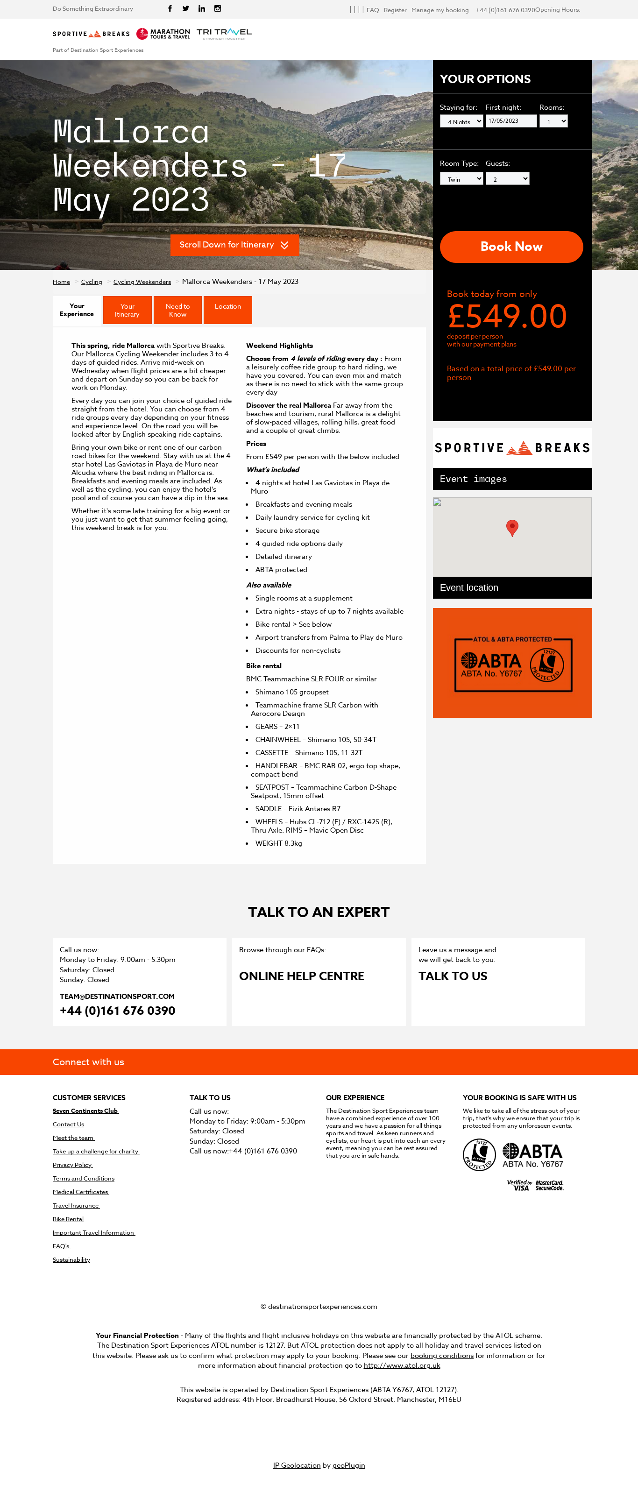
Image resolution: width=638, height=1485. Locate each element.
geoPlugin (349, 1465)
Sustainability (71, 1260)
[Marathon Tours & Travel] (163, 34)
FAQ (373, 10)
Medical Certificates (81, 1192)
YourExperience (77, 310)
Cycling (91, 281)
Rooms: (551, 107)
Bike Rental (68, 1219)
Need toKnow (178, 310)
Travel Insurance (76, 1205)
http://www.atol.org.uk (402, 1365)
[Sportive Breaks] (91, 34)
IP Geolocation (297, 1465)
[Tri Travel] (224, 34)
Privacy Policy (73, 1165)
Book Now (512, 247)
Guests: (498, 163)
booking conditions (442, 1356)
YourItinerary (127, 310)
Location (228, 306)
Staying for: (458, 107)
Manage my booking (440, 10)
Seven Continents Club (86, 1111)
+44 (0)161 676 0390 (118, 1011)
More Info (483, 397)
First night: (503, 107)
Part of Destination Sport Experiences (98, 50)
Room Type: (460, 163)
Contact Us (68, 1124)
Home (61, 281)
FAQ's (62, 1246)
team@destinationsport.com (117, 996)
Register (395, 10)
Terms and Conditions (83, 1178)
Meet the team (74, 1138)
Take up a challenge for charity (96, 1151)
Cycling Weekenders (142, 281)
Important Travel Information (94, 1233)
